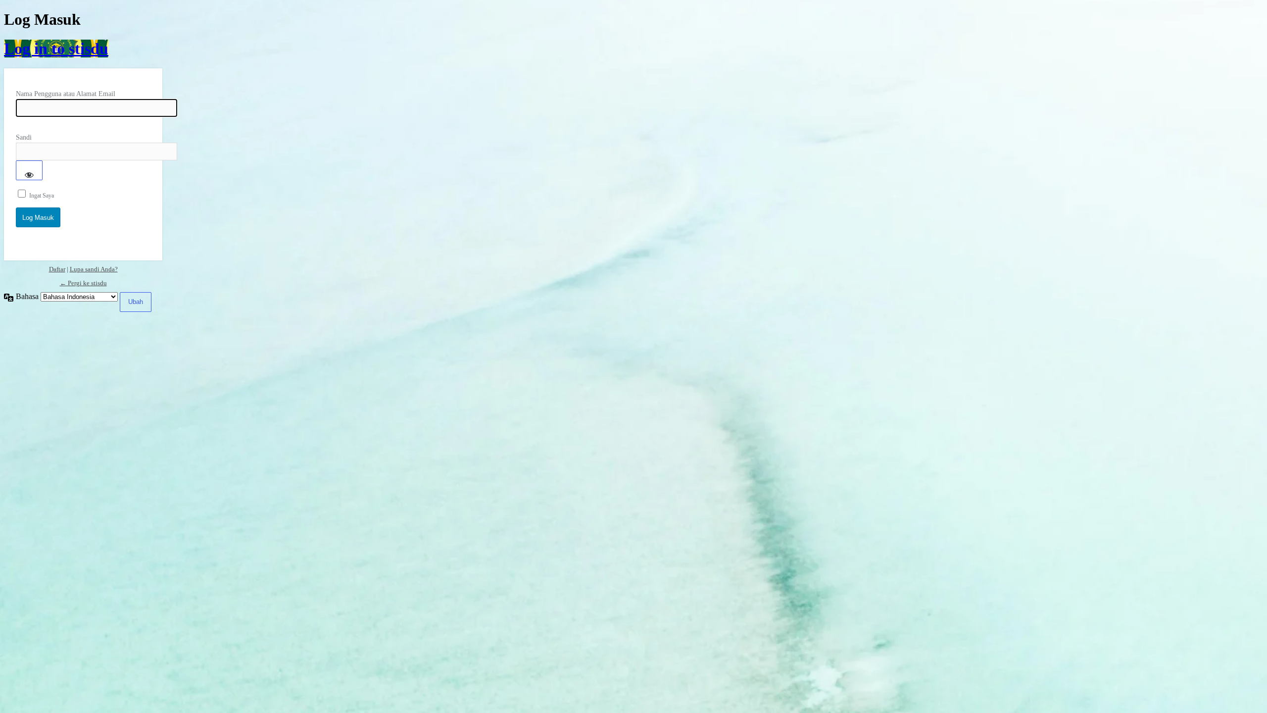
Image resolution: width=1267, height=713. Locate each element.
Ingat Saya (41, 195)
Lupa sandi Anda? (94, 269)
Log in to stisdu (56, 48)
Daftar (57, 269)
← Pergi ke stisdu (83, 283)
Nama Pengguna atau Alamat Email (65, 94)
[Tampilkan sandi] (29, 170)
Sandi (24, 137)
